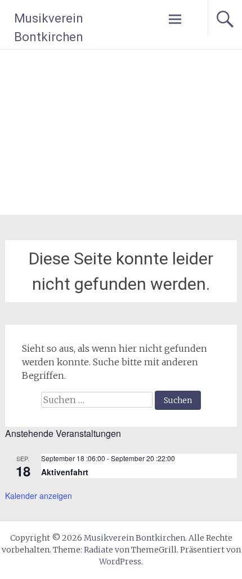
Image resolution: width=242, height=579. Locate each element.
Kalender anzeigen (38, 495)
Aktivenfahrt (64, 472)
